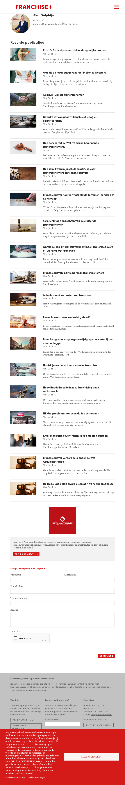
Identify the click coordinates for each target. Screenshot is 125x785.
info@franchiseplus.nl (101, 714)
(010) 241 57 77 (70, 23)
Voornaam (15, 574)
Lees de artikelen (21, 720)
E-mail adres (51, 719)
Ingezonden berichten (97, 725)
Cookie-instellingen (36, 777)
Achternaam (70, 574)
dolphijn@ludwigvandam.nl (47, 23)
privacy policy (39, 689)
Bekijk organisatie (25, 554)
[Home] (34, 7)
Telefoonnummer (19, 598)
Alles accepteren (91, 757)
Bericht (14, 609)
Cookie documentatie (15, 777)
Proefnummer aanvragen (19, 727)
